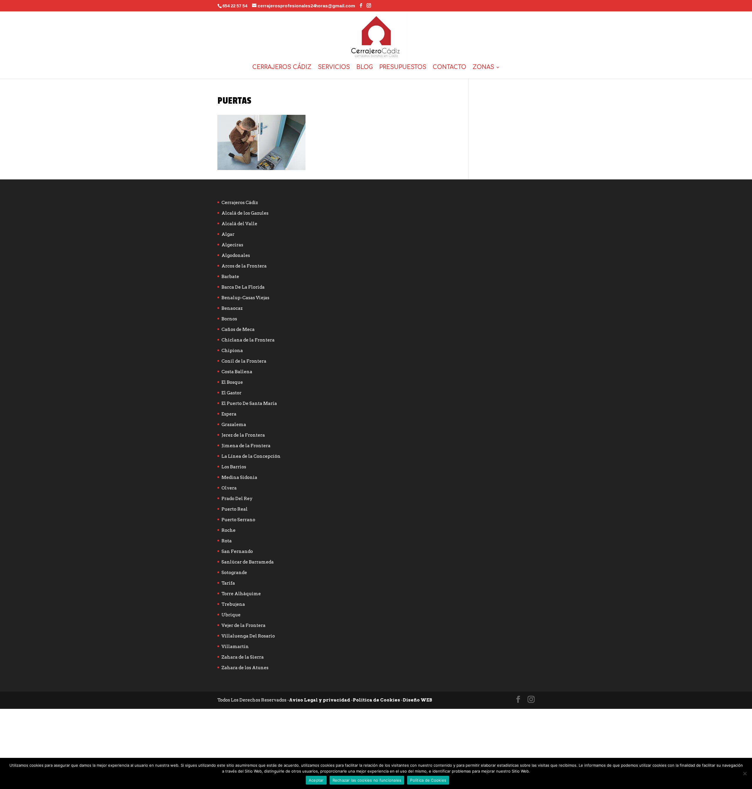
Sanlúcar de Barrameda (247, 562)
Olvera (229, 488)
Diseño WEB (417, 700)
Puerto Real (234, 509)
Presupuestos (402, 67)
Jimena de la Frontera (246, 445)
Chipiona (232, 350)
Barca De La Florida (243, 287)
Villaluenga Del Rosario (248, 636)
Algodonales (235, 255)
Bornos (229, 319)
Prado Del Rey (237, 498)
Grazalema (233, 424)
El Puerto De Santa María (249, 403)
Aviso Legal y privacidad (319, 700)
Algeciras (232, 245)
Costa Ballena (236, 371)
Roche (228, 530)
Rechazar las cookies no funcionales (367, 780)
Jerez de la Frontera (243, 435)
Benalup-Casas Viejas (245, 297)
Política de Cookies (376, 700)
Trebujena (233, 604)
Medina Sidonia (239, 477)
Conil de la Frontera (243, 361)
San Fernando (237, 551)
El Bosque (232, 382)
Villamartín (235, 646)
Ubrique (231, 615)
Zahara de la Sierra (242, 657)
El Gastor (231, 393)
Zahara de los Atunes (244, 667)
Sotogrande (234, 572)
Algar (227, 234)
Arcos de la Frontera (244, 266)
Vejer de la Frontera (243, 625)
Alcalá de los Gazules (244, 213)
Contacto (449, 67)
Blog (364, 67)
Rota (226, 541)
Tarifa (228, 583)
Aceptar (316, 780)
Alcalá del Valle (239, 223)
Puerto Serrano (238, 519)
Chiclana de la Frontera (248, 340)
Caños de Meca (238, 329)
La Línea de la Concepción (251, 456)
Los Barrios (233, 467)
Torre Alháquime (241, 593)
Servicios (334, 67)
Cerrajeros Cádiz (281, 67)
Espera (228, 414)
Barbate (230, 276)
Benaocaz (232, 308)
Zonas (483, 67)
